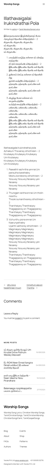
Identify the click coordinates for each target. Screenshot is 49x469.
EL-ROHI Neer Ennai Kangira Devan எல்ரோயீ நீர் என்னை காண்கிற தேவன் (18, 365)
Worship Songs (11, 4)
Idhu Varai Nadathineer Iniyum (12, 286)
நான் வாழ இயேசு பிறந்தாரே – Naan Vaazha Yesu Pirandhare (17, 378)
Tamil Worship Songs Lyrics (29, 29)
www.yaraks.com (22, 460)
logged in (19, 318)
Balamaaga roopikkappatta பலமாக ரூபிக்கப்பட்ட (18, 389)
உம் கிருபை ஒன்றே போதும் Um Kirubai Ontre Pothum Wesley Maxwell (17, 352)
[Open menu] (43, 4)
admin (14, 29)
